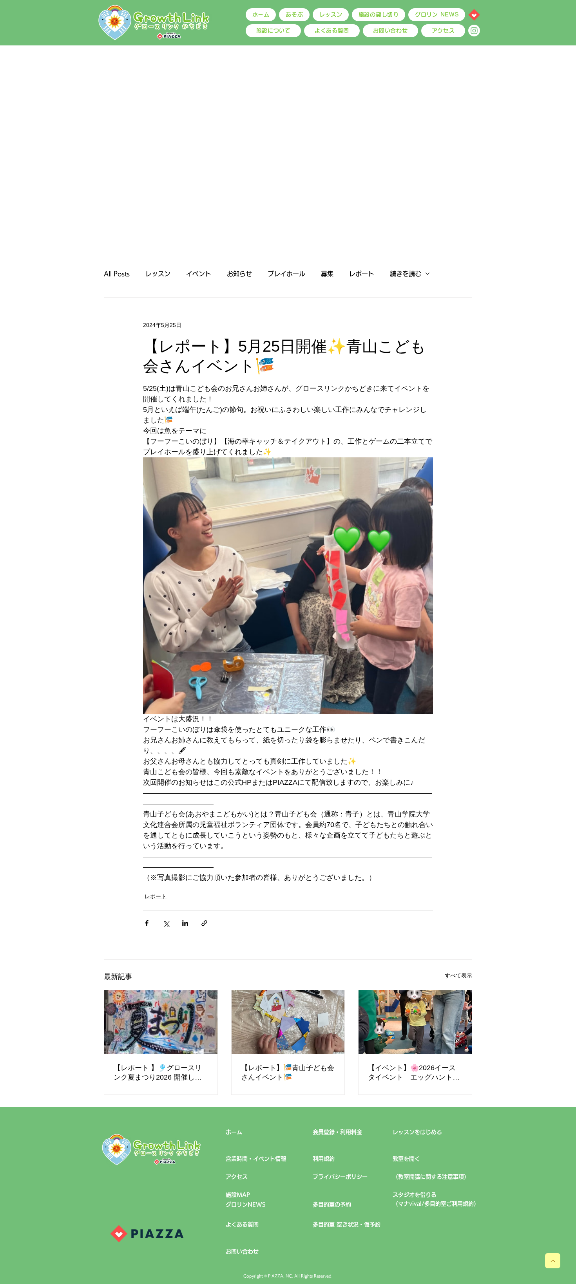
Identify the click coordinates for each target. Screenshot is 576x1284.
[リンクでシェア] (204, 923)
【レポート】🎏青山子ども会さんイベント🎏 (287, 1072)
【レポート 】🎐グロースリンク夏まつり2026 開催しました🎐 (158, 1073)
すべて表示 (458, 975)
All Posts (117, 274)
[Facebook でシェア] (146, 923)
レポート (361, 274)
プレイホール (286, 274)
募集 (327, 274)
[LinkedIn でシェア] (185, 923)
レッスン (157, 274)
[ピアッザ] (474, 15)
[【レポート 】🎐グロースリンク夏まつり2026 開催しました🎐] (160, 1022)
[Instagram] (474, 30)
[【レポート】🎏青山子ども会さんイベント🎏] (288, 1022)
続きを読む (405, 274)
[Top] (552, 1260)
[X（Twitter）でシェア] (166, 923)
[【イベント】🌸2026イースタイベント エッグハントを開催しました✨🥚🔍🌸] (415, 1022)
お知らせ (239, 274)
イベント (198, 274)
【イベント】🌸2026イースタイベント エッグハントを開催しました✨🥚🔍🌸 (414, 1073)
